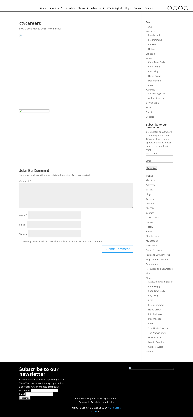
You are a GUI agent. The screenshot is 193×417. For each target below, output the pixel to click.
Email (23, 224)
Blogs (128, 8)
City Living (153, 71)
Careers (152, 44)
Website (23, 234)
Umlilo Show (154, 337)
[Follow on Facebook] (170, 8)
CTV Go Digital (114, 8)
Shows (81, 8)
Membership (154, 35)
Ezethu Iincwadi (156, 304)
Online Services (156, 98)
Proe (150, 85)
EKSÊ (150, 300)
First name (151, 153)
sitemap (150, 351)
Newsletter (151, 245)
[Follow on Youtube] (180, 8)
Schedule (70, 8)
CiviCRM (150, 208)
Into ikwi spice (155, 314)
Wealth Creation (156, 342)
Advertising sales (156, 93)
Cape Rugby (154, 66)
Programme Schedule (157, 259)
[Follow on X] (175, 8)
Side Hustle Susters (158, 328)
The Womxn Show (157, 332)
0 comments (54, 28)
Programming (155, 39)
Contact (149, 8)
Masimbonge (154, 80)
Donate (137, 8)
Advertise (96, 8)
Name (23, 215)
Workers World (155, 346)
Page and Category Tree (158, 254)
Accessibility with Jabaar (160, 281)
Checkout (150, 203)
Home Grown (154, 76)
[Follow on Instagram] (186, 8)
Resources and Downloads (159, 268)
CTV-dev (26, 28)
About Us (54, 8)
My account (152, 240)
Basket (149, 189)
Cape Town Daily (156, 62)
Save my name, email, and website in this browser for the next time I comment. (63, 241)
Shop (148, 273)
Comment (25, 181)
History (151, 49)
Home (43, 8)
